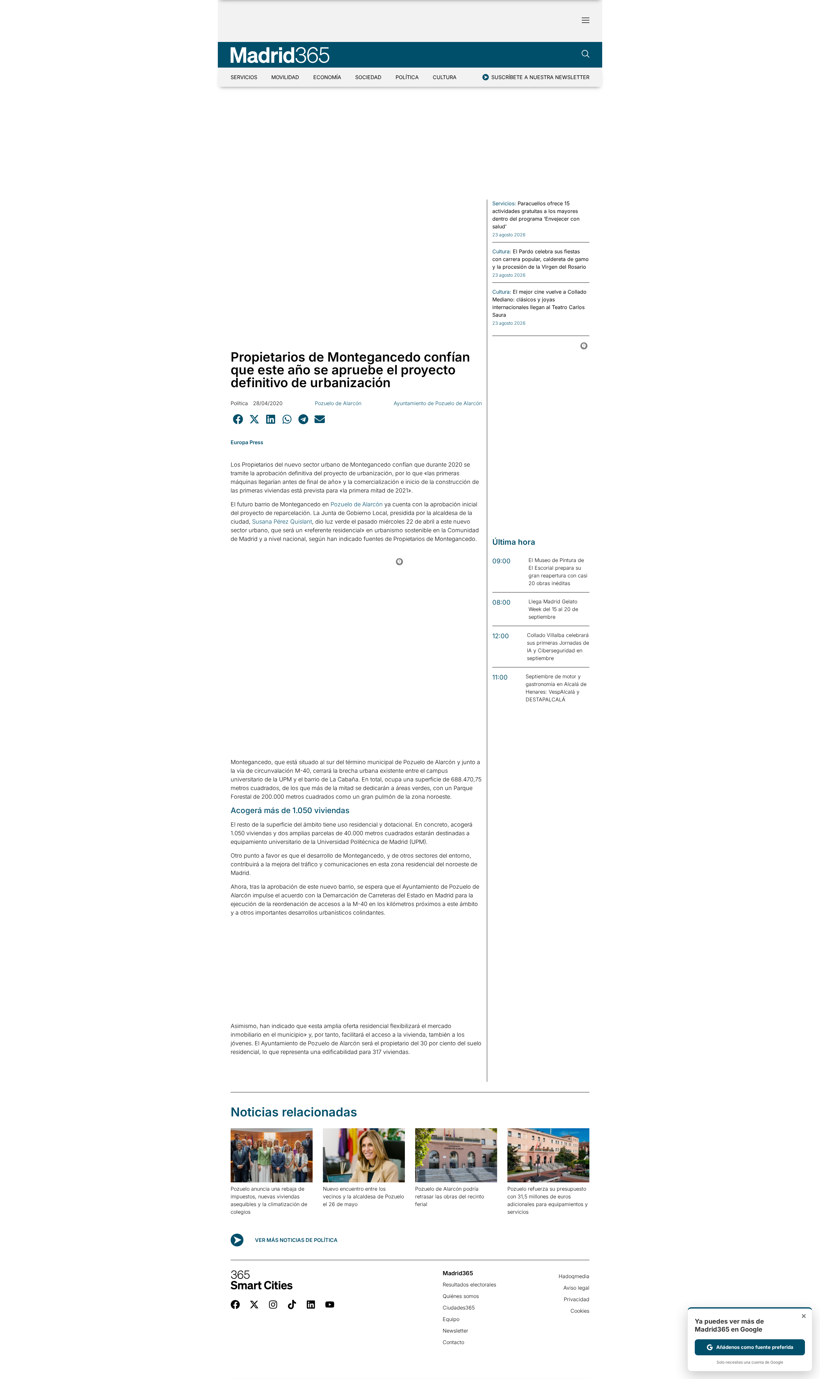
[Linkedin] (311, 1304)
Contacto (453, 1342)
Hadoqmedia (574, 1276)
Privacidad (576, 1299)
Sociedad (368, 77)
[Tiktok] (292, 1304)
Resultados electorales (469, 1284)
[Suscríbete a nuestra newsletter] (485, 77)
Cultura (444, 77)
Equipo (451, 1319)
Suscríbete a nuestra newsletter (540, 77)
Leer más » (241, 1220)
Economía (327, 77)
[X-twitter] (254, 1304)
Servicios (244, 77)
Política (407, 77)
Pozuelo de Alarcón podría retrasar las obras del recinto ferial (449, 1196)
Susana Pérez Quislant (281, 521)
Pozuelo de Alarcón (338, 403)
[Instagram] (273, 1304)
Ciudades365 (459, 1307)
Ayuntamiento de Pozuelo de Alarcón (438, 403)
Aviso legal (576, 1288)
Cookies (579, 1311)
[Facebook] (235, 1304)
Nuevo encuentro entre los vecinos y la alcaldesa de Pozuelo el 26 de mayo (363, 1196)
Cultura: (501, 251)
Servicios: (504, 203)
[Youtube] (329, 1304)
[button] (238, 419)
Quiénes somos (461, 1296)
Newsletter (455, 1330)
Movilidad (285, 77)
